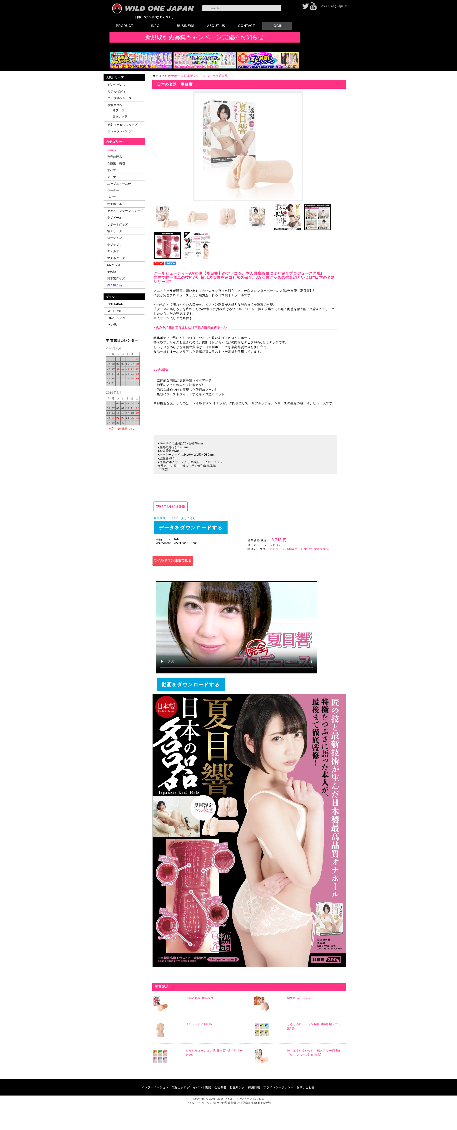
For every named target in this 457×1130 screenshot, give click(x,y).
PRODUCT (124, 26)
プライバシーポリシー (278, 1087)
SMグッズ (114, 264)
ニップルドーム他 (119, 183)
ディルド (113, 251)
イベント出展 (202, 1087)
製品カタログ (181, 1087)
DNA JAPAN (116, 317)
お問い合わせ (305, 1087)
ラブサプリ (114, 244)
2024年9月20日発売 (170, 506)
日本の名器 (120, 116)
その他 (111, 271)
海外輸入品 (114, 285)
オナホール (114, 203)
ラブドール (114, 217)
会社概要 (220, 1087)
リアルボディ (117, 91)
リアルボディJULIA (198, 1024)
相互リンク (237, 1087)
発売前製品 (114, 156)
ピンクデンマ (117, 84)
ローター (113, 190)
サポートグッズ (117, 224)
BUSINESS (185, 26)
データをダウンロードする (191, 527)
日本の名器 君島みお (199, 998)
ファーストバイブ (120, 131)
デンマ (111, 177)
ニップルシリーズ (120, 98)
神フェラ (118, 110)
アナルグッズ (116, 258)
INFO (155, 26)
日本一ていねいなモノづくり (154, 17)
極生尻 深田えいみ (299, 998)
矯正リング (114, 231)
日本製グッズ (116, 278)
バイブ (111, 197)
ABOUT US (216, 26)
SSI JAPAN (115, 304)
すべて (111, 170)
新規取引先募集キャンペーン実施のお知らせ (204, 37)
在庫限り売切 (116, 163)
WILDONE (115, 310)
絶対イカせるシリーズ (123, 124)
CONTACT (246, 26)
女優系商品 (115, 105)
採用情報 (254, 1087)
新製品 (111, 149)
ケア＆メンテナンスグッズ (125, 210)
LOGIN (277, 26)
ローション (114, 237)
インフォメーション (155, 1087)
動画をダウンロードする (191, 684)
